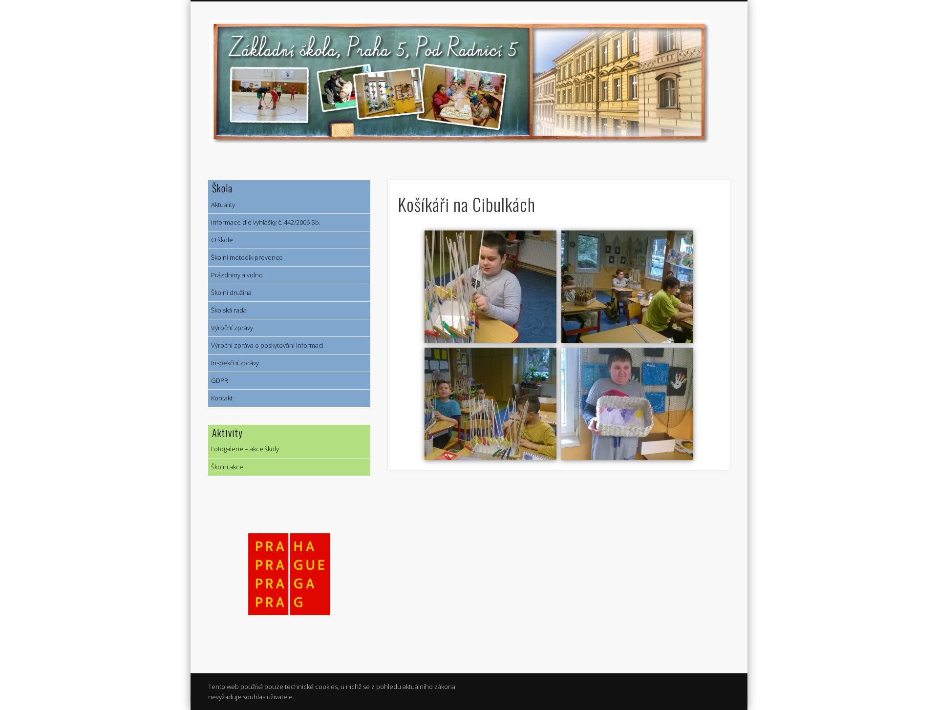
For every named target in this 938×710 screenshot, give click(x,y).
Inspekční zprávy (233, 362)
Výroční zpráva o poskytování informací (265, 345)
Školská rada (227, 310)
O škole (220, 239)
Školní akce (225, 466)
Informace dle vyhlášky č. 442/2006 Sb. (264, 222)
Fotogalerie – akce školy (243, 448)
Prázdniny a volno (235, 275)
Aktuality (221, 204)
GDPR (218, 380)
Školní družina (230, 292)
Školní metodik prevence (245, 257)
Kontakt (220, 398)
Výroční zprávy (230, 327)
